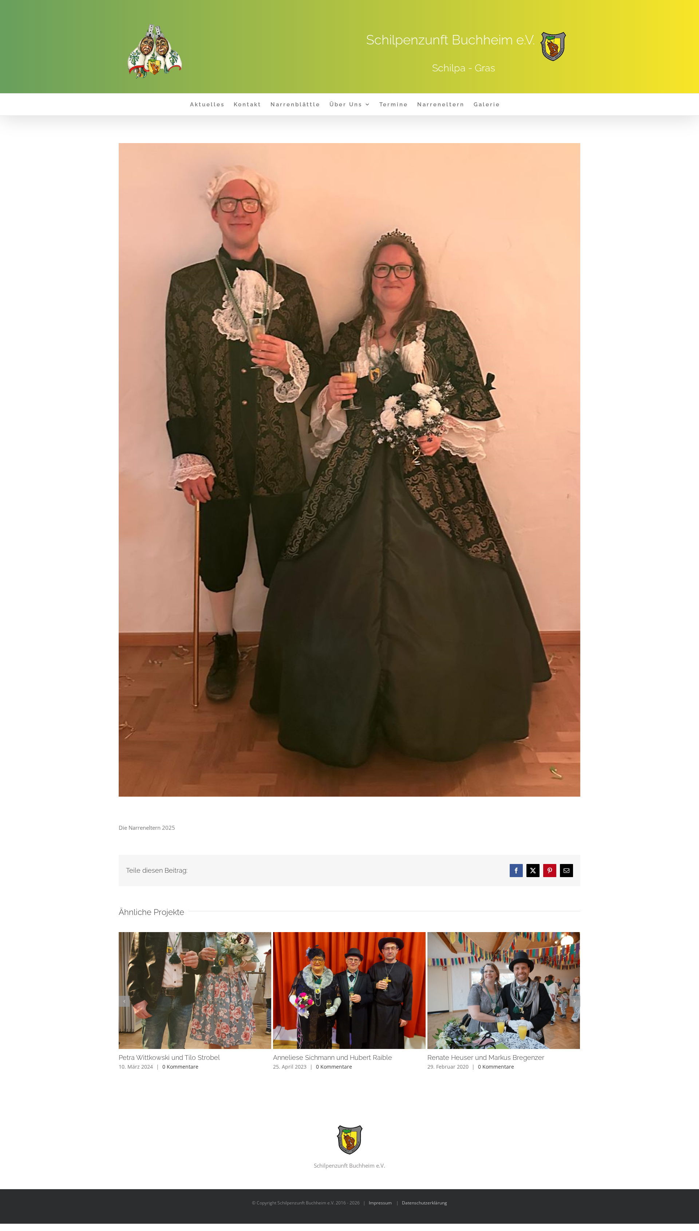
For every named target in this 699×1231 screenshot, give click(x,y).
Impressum (380, 1203)
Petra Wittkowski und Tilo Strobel (195, 990)
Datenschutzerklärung (424, 1203)
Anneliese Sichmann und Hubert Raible (349, 990)
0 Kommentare (180, 1066)
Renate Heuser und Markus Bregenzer (504, 990)
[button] (124, 1001)
